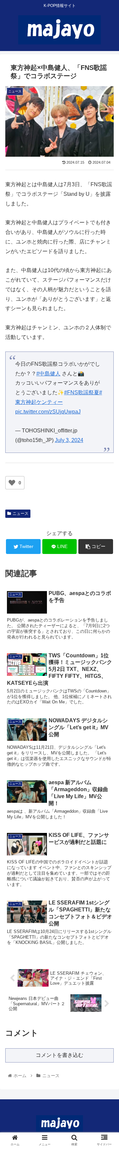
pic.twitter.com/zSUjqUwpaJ (48, 411)
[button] (106, 768)
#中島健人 (48, 373)
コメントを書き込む (59, 1055)
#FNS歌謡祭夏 (81, 392)
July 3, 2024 (69, 440)
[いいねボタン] (12, 483)
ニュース (20, 513)
